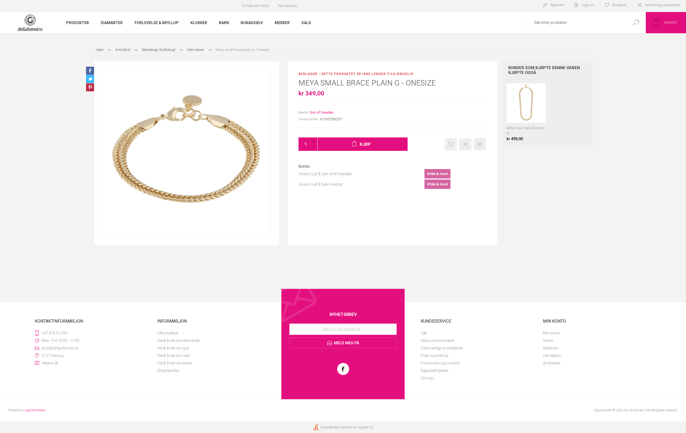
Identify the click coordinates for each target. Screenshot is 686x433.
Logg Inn (588, 5)
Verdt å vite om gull (173, 348)
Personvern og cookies (440, 363)
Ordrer (548, 340)
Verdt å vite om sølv (173, 355)
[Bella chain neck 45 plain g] (526, 112)
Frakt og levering (434, 355)
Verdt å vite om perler (174, 363)
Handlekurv (552, 355)
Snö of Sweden (321, 112)
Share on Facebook (90, 71)
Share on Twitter (90, 79)
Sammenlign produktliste (662, 5)
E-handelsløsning (332, 427)
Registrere (557, 5)
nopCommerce (35, 410)
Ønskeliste (551, 363)
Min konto (551, 333)
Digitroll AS (365, 427)
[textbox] (577, 22)
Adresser (550, 348)
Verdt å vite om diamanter (178, 340)
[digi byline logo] (316, 427)
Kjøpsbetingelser (435, 370)
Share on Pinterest (90, 87)
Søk (424, 333)
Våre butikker (168, 333)
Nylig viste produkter (438, 340)
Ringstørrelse (168, 370)
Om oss (427, 378)
